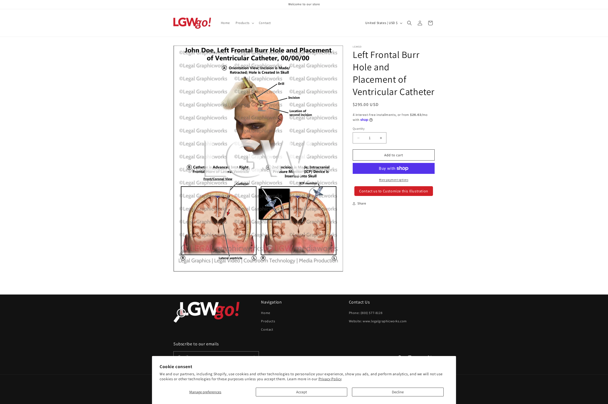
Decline (398, 392)
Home (265, 313)
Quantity (359, 129)
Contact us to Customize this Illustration (393, 191)
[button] (244, 23)
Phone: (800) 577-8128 (366, 313)
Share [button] (361, 203)
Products (268, 321)
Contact (267, 329)
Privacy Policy (330, 378)
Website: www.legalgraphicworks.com (378, 321)
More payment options (393, 179)
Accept (301, 392)
